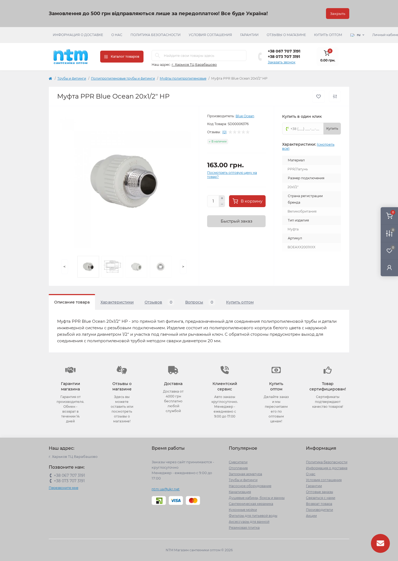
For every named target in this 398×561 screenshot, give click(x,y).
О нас (116, 35)
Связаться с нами (320, 498)
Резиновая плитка (244, 528)
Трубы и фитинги (71, 78)
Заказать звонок (281, 62)
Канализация (240, 492)
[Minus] (222, 204)
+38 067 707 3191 (284, 51)
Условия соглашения (210, 35)
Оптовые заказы (319, 492)
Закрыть (337, 13)
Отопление (238, 468)
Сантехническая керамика (251, 504)
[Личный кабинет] (389, 267)
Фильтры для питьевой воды (253, 516)
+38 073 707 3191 (284, 56)
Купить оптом (328, 35)
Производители (319, 510)
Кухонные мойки (243, 510)
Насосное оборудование (250, 486)
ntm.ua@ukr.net (166, 489)
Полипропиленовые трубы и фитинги (123, 78)
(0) (224, 132)
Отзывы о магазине (286, 35)
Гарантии (249, 35)
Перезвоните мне (63, 488)
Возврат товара (319, 504)
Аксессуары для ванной (249, 522)
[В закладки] (318, 96)
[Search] (158, 55)
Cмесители (238, 462)
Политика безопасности (156, 35)
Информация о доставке (78, 35)
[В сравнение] (335, 96)
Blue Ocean (245, 116)
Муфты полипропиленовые (183, 78)
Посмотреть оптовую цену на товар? (232, 175)
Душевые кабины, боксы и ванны (257, 498)
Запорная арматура (245, 474)
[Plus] (222, 198)
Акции (311, 516)
